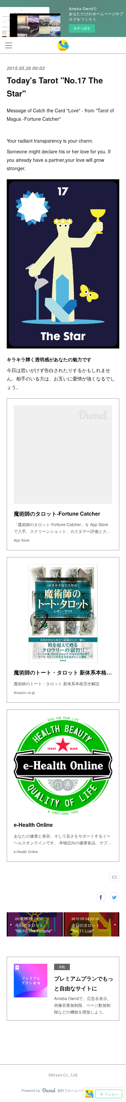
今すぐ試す (82, 28)
